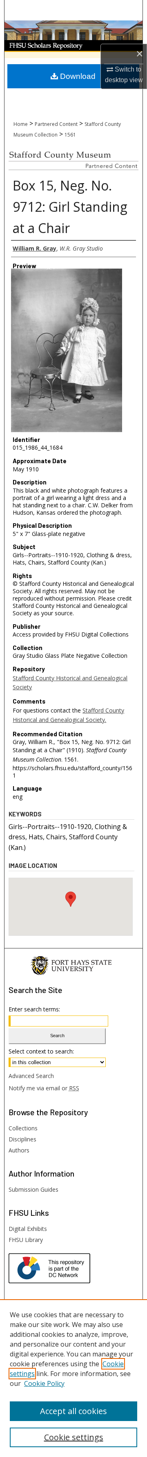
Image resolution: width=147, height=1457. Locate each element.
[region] (73, 1378)
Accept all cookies (73, 1411)
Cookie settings (73, 1437)
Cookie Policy (44, 1383)
